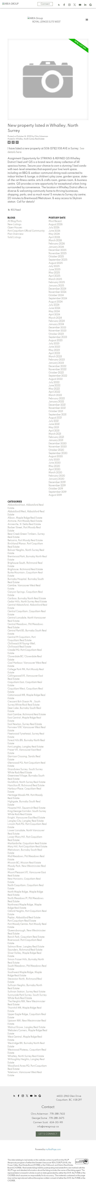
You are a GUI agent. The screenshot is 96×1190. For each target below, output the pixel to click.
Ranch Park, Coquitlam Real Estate (26, 937)
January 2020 (56, 479)
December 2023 (57, 327)
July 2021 (54, 421)
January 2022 (56, 402)
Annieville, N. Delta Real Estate (24, 524)
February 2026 (57, 244)
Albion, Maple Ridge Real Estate (25, 518)
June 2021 (54, 424)
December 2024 (57, 289)
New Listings (14, 224)
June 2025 (54, 269)
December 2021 (57, 405)
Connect (45, 4)
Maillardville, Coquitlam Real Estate (27, 843)
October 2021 (56, 411)
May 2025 (54, 273)
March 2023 (55, 356)
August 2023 (55, 340)
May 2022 (54, 389)
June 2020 (54, 463)
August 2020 (56, 456)
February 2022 (57, 398)
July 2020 (54, 460)
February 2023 (57, 360)
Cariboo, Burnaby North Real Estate (27, 598)
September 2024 (58, 298)
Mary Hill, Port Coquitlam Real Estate (27, 847)
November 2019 (57, 485)
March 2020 (55, 472)
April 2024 (54, 314)
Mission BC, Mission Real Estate (24, 863)
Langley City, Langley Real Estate (26, 821)
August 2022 (55, 379)
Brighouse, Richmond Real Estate (25, 569)
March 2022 (55, 395)
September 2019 (57, 492)
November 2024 (57, 292)
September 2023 (58, 337)
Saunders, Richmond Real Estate (25, 950)
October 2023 (56, 334)
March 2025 (55, 279)
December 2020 (57, 443)
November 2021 (57, 408)
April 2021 (54, 431)
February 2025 (57, 282)
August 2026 (55, 224)
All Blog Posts (15, 221)
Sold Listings (14, 237)
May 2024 (54, 311)
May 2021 (54, 427)
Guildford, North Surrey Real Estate (26, 782)
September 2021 (57, 415)
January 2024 (56, 324)
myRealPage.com (53, 1149)
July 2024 (54, 305)
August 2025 (56, 263)
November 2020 (58, 447)
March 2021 (55, 434)
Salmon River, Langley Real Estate (26, 947)
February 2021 (56, 437)
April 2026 (54, 237)
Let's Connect (48, 1134)
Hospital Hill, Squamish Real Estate (26, 808)
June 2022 (54, 385)
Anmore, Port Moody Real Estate (25, 521)
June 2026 (54, 231)
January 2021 (56, 440)
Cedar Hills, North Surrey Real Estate (27, 602)
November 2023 (57, 331)
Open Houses (15, 227)
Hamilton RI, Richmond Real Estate (26, 785)
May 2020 (54, 466)
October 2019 (56, 489)
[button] (59, 5)
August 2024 (55, 302)
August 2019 (55, 495)
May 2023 (54, 350)
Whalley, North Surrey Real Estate (30, 139)
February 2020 (57, 476)
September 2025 (58, 260)
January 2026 (56, 247)
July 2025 (54, 266)
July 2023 (54, 343)
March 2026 (55, 240)
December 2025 (57, 250)
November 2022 (57, 369)
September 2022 (58, 376)
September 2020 (58, 453)
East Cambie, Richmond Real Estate (27, 714)
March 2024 (55, 318)
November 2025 (57, 253)
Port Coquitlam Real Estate (22, 921)
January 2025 (56, 286)
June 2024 (54, 308)
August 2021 (55, 418)
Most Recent (55, 221)
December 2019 (57, 482)
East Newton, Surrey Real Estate (25, 724)
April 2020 (54, 469)
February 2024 (57, 321)
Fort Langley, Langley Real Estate (26, 747)
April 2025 (54, 276)
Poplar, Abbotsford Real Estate (24, 917)
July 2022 (54, 382)
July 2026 (54, 227)
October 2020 (56, 450)
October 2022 (56, 373)
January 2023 (56, 363)
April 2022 (54, 392)
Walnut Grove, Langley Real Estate (26, 1027)
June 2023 (54, 347)
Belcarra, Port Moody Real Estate (25, 540)
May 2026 (54, 234)
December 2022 (57, 366)
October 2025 (56, 256)
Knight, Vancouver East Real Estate (26, 818)
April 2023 (54, 353)
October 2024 (56, 295)
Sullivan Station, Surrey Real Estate (26, 992)
